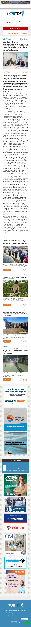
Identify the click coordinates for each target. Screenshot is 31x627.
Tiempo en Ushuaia (15, 21)
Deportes (6, 310)
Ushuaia (7, 39)
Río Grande (6, 275)
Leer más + (7, 269)
